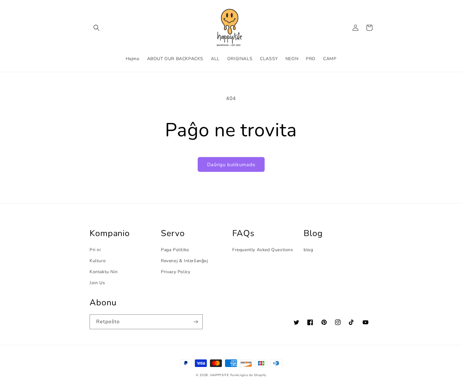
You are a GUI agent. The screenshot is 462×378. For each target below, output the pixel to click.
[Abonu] (195, 321)
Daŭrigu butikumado (231, 164)
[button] (96, 28)
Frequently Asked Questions (262, 250)
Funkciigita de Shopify (248, 375)
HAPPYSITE (219, 375)
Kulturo (98, 261)
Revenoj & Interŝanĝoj (184, 261)
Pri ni (95, 250)
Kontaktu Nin (104, 272)
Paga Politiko (175, 250)
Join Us (97, 283)
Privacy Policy (175, 272)
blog (308, 250)
